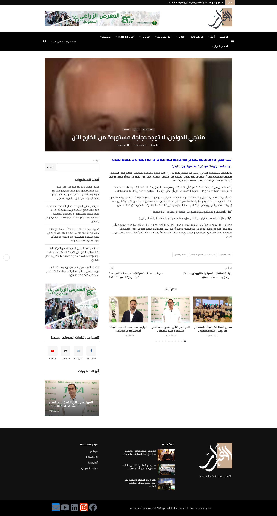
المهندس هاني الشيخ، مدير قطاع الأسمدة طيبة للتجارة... (170, 329)
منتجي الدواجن (180, 254)
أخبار (212, 36)
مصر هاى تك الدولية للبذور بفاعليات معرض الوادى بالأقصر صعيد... (139, 467)
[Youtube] (65, 507)
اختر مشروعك (164, 36)
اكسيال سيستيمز (138, 508)
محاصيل (106, 36)
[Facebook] (93, 507)
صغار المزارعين (225, 254)
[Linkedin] (74, 507)
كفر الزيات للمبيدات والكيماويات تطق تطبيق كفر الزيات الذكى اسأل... (140, 483)
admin (157, 145)
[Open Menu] (232, 41)
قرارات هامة (197, 36)
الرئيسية (223, 36)
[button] (222, 2)
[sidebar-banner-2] (72, 306)
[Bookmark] (197, 301)
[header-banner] (103, 18)
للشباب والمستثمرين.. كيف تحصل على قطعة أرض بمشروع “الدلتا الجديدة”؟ (186, 211)
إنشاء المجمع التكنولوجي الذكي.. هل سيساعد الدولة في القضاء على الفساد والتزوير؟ (180, 218)
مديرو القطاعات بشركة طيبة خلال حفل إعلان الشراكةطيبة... (213, 329)
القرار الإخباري (225, 476)
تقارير (181, 36)
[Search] (44, 42)
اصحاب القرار (221, 46)
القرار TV (145, 36)
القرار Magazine (126, 36)
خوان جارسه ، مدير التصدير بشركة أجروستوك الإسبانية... (193, 2)
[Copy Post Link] (6, 257)
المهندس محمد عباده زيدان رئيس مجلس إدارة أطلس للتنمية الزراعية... (139, 452)
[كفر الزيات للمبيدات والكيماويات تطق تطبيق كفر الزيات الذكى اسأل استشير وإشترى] (166, 484)
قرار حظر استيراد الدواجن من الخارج (203, 254)
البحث (96, 160)
